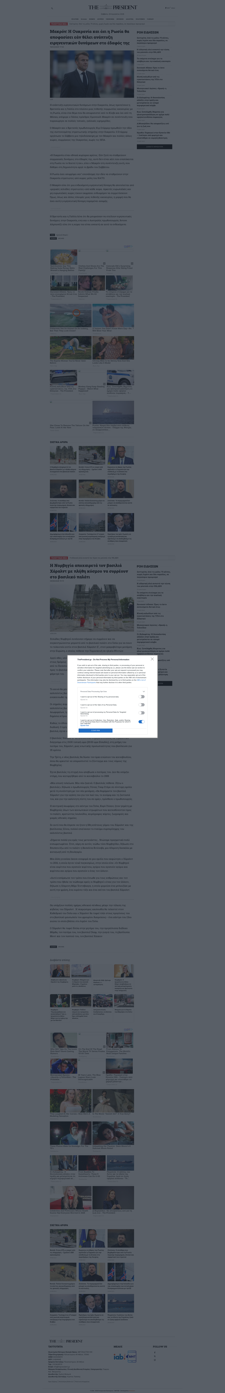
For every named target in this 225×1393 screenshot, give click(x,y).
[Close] (153, 660)
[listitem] (112, 691)
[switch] (142, 696)
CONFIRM (95, 730)
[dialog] (112, 696)
